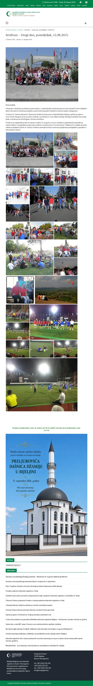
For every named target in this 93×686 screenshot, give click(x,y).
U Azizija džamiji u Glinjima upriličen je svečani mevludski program (29, 605)
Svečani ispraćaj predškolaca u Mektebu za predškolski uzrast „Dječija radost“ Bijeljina (36, 634)
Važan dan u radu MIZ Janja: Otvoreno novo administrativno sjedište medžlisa (33, 624)
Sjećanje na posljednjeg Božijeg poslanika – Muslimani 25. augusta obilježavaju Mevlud (36, 577)
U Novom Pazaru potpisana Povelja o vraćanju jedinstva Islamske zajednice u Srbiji (35, 600)
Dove (61, 5)
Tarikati (67, 5)
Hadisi (56, 5)
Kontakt (84, 5)
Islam (27, 5)
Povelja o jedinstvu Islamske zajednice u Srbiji (22, 591)
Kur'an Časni (11, 5)
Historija (49, 5)
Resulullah (20, 5)
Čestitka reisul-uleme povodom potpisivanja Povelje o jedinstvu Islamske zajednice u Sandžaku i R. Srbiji (43, 596)
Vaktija (73, 5)
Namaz (38, 5)
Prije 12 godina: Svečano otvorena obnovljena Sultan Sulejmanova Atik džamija (34, 586)
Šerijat (33, 5)
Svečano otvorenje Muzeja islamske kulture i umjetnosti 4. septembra (30, 581)
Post (44, 5)
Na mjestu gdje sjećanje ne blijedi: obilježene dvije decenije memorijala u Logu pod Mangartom (39, 629)
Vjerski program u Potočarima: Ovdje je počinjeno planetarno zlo (28, 615)
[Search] (85, 23)
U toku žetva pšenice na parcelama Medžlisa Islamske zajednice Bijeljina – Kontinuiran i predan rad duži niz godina (46, 619)
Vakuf (78, 5)
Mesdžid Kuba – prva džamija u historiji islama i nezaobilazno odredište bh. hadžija (35, 646)
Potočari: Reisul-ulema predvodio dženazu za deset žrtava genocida (30, 610)
